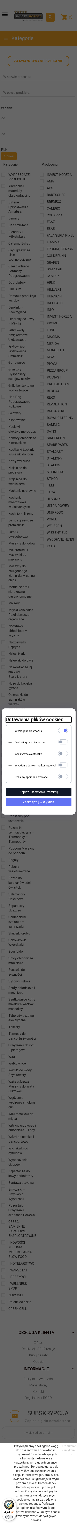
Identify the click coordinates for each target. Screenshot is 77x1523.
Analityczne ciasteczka (28, 754)
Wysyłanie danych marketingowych (35, 765)
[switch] (9, 1517)
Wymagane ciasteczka (28, 730)
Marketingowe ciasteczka (30, 742)
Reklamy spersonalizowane (31, 777)
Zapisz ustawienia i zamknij (39, 792)
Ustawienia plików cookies (34, 719)
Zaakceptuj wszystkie (38, 802)
